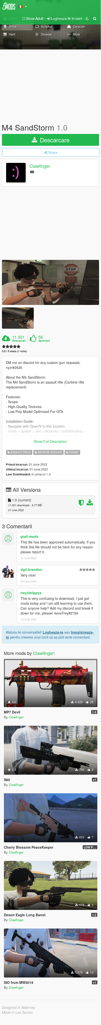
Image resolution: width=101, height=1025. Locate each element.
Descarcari (19, 340)
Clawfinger (39, 166)
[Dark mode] (87, 18)
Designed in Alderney (18, 1007)
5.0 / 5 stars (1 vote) (14, 351)
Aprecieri (44, 340)
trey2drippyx (31, 592)
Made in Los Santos (17, 1012)
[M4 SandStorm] (50, 282)
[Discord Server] (32, 171)
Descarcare (53, 139)
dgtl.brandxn (31, 569)
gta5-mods (29, 536)
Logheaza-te (53, 632)
